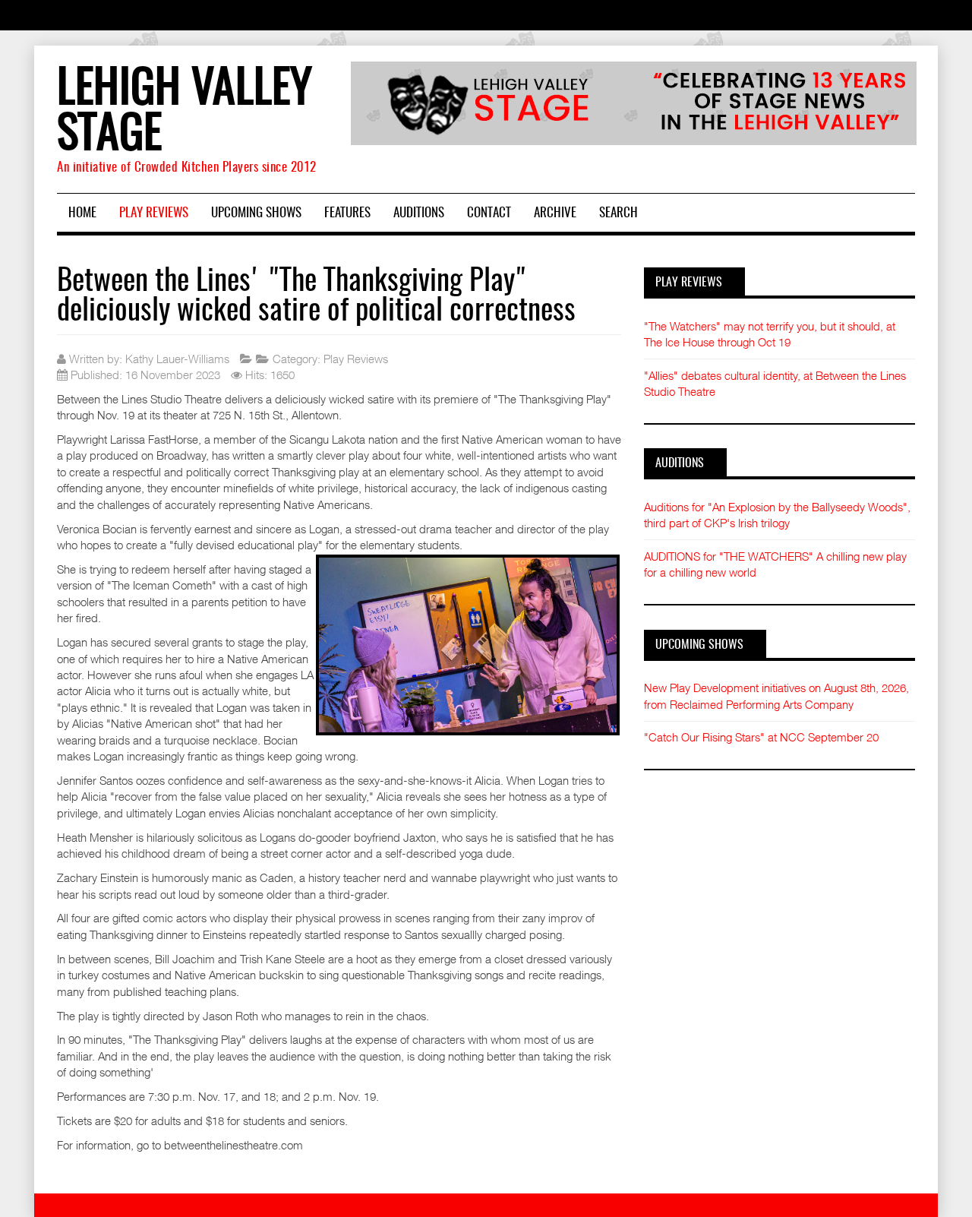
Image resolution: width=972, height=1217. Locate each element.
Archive (555, 213)
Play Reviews (153, 213)
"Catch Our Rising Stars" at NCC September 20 (761, 737)
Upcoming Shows (256, 213)
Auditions (418, 213)
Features (347, 213)
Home (82, 213)
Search (618, 213)
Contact (489, 213)
